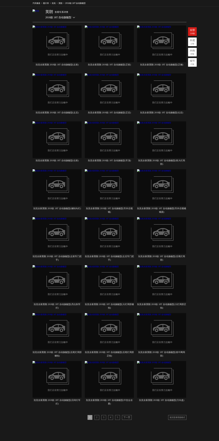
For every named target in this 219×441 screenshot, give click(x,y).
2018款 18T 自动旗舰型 (75, 3)
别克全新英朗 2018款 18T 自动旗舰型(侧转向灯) (57, 208)
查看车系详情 (61, 12)
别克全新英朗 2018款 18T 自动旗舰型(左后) (57, 112)
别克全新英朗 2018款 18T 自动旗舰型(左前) (57, 64)
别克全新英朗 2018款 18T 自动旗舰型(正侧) (161, 64)
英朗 (60, 3)
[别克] (37, 14)
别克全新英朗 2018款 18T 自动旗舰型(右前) (57, 160)
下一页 (126, 417)
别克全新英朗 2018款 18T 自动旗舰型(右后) (161, 112)
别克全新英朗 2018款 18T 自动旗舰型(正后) (109, 112)
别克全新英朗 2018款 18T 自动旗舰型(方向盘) (161, 400)
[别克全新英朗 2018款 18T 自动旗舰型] (57, 43)
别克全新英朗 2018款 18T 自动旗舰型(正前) (109, 64)
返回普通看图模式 (177, 417)
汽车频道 (36, 3)
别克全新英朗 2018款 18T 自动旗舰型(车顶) (109, 160)
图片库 (46, 3)
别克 (54, 3)
